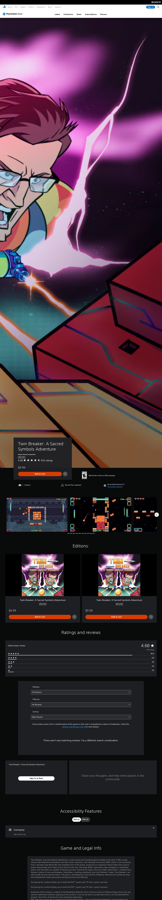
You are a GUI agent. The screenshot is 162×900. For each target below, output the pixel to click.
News (49, 7)
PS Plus (30, 7)
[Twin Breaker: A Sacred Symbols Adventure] (36, 514)
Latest (57, 14)
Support (57, 7)
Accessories (40, 7)
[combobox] (81, 692)
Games (23, 7)
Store (9, 7)
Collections (68, 14)
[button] (115, 487)
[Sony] (156, 4)
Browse (103, 14)
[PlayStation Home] (4, 7)
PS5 (16, 7)
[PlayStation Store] (13, 14)
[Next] (157, 514)
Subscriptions (91, 14)
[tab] (76, 819)
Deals (79, 14)
